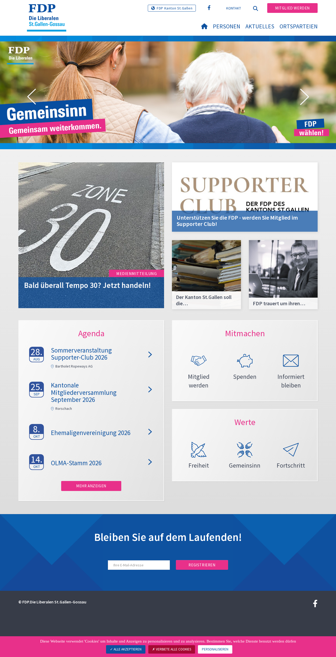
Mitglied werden (292, 8)
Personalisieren (215, 649)
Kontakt (233, 8)
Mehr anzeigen (91, 485)
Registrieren (201, 564)
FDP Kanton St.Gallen (174, 8)
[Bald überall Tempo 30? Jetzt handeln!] (91, 234)
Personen (226, 26)
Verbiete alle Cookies (173, 649)
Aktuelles (259, 26)
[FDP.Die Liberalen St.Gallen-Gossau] (48, 10)
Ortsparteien (299, 26)
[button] (31, 97)
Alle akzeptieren (127, 649)
